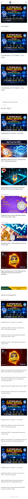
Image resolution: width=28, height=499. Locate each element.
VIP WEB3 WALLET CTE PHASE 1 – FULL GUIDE (12, 133)
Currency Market (5, 30)
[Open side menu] (1, 2)
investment (3, 63)
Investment (5, 16)
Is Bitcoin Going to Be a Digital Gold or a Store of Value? (14, 386)
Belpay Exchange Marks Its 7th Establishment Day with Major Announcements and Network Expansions (13, 272)
